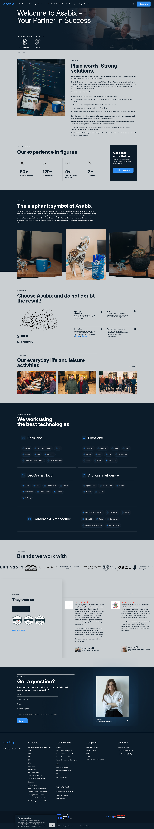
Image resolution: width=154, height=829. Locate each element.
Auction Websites (33, 772)
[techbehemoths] (64, 816)
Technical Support (62, 795)
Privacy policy (38, 826)
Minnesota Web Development (95, 760)
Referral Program (91, 750)
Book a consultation (123, 170)
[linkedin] (127, 720)
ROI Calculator (60, 799)
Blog (80, 4)
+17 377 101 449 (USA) (125, 751)
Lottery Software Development (37, 791)
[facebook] (12, 748)
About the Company (92, 747)
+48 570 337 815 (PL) (125, 754)
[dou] (19, 748)
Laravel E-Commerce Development (67, 760)
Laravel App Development (64, 751)
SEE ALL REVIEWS (18, 630)
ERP (29, 760)
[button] (129, 366)
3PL (29, 757)
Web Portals (32, 769)
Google (84, 336)
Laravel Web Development (64, 754)
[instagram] (8, 748)
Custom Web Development (36, 778)
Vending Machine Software (36, 795)
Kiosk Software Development (37, 788)
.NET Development (62, 767)
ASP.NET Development (63, 770)
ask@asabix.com (123, 747)
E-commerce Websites (35, 775)
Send (21, 721)
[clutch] (15, 748)
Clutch (77, 336)
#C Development (61, 777)
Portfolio (86, 4)
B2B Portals (31, 766)
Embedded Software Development (38, 798)
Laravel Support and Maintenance (66, 757)
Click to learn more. (22, 716)
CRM (29, 763)
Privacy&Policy (85, 826)
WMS (30, 751)
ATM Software (32, 785)
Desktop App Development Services (39, 801)
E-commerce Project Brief (64, 791)
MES (29, 754)
